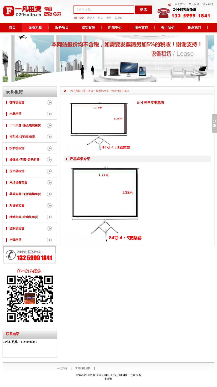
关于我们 (168, 27)
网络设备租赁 (18, 182)
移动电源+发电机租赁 (24, 217)
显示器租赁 (17, 171)
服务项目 (62, 27)
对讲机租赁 (17, 205)
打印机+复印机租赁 (22, 136)
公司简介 (62, 368)
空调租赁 (15, 239)
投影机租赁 (17, 148)
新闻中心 (115, 27)
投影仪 (118, 17)
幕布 (126, 90)
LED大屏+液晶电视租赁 (25, 125)
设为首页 (180, 4)
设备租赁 (35, 27)
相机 (100, 17)
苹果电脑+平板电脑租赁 (25, 194)
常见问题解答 (82, 368)
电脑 (108, 17)
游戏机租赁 (17, 228)
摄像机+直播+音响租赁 (25, 159)
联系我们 (208, 4)
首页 (12, 27)
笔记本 (91, 17)
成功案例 (88, 27)
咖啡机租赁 (17, 102)
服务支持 (141, 27)
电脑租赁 (15, 113)
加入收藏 (194, 4)
